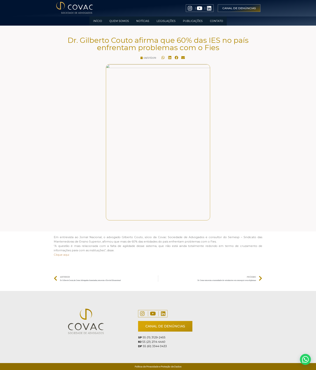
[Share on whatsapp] (163, 57)
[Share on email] (183, 57)
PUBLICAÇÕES (193, 21)
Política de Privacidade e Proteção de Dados (158, 366)
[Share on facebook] (176, 57)
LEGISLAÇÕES (166, 21)
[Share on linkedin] (170, 57)
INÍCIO (97, 21)
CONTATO (216, 21)
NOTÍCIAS (142, 21)
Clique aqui (61, 254)
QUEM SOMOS (119, 21)
